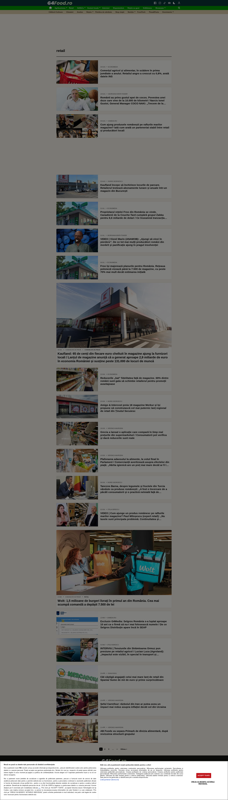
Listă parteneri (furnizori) (109, 780)
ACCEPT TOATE (204, 775)
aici (39, 788)
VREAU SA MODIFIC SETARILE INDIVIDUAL (203, 783)
